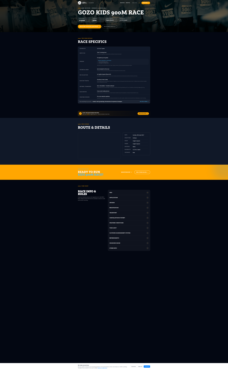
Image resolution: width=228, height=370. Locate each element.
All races (91, 2)
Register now (142, 113)
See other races (141, 172)
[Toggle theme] (139, 3)
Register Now (125, 172)
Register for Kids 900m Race (89, 26)
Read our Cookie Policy (102, 368)
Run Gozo (134, 2)
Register (145, 2)
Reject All (140, 366)
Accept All (147, 366)
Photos (128, 2)
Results (122, 2)
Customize (133, 366)
